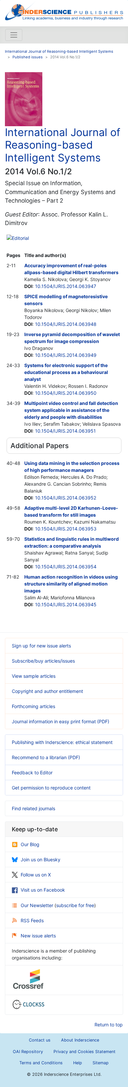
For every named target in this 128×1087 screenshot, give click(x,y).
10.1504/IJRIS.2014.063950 (65, 393)
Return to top (109, 1024)
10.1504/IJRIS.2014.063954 (65, 566)
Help (77, 1062)
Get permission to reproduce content (51, 787)
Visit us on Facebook (43, 890)
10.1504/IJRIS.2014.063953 (65, 528)
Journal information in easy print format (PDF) (60, 721)
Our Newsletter (37, 905)
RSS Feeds (32, 920)
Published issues (27, 57)
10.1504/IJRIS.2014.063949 (65, 355)
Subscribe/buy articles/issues (43, 661)
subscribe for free (75, 905)
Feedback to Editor (32, 772)
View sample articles (33, 676)
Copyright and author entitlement (47, 691)
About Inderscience (80, 1040)
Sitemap (101, 1062)
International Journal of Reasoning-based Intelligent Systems (59, 51)
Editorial (20, 238)
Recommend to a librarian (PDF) (46, 757)
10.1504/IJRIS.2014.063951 (65, 431)
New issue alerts (38, 935)
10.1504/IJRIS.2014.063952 (65, 498)
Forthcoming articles (33, 706)
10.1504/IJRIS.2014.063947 (65, 286)
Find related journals (33, 808)
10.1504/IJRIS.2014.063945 (65, 604)
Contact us (40, 1040)
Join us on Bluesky (40, 859)
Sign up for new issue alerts (41, 645)
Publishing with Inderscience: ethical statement (62, 742)
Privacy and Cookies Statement (84, 1051)
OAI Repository (28, 1051)
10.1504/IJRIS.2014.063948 (65, 324)
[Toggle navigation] (13, 35)
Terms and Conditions (41, 1062)
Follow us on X (36, 874)
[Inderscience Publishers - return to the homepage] (64, 10)
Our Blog (30, 844)
